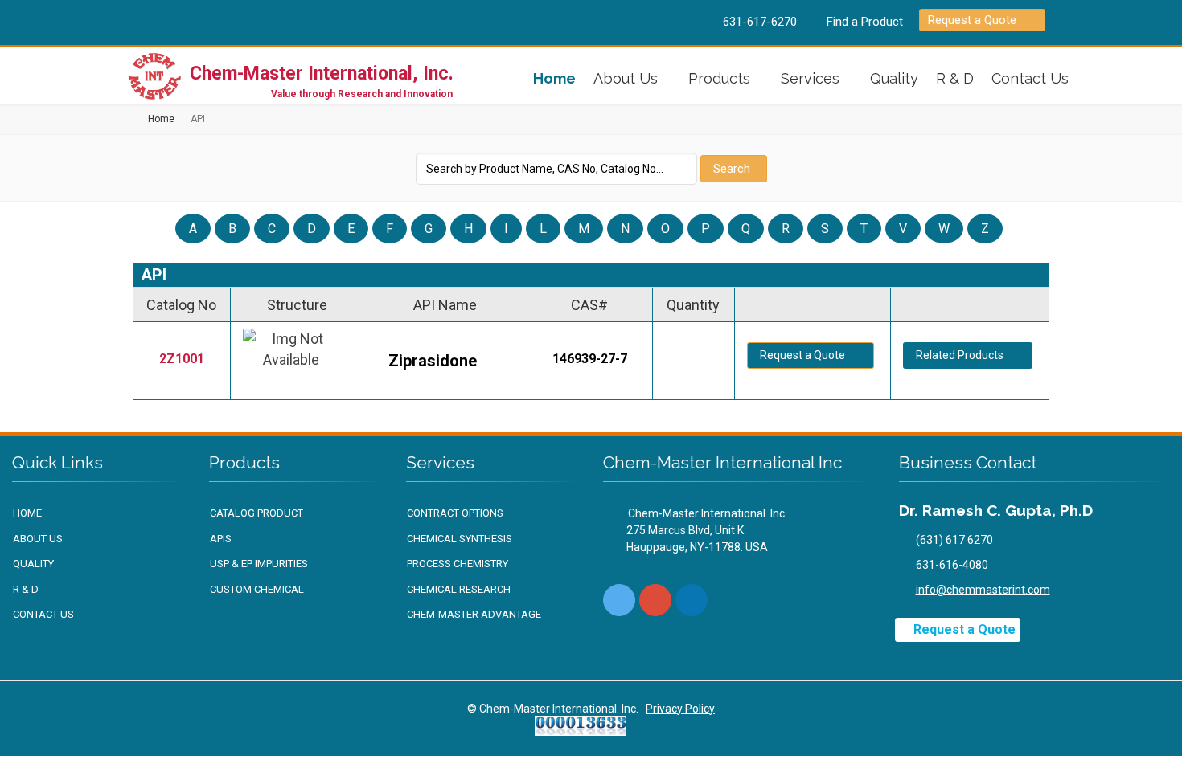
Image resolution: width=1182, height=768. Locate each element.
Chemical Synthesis (459, 539)
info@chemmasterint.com (983, 589)
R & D (955, 78)
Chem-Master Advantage (474, 614)
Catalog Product (256, 513)
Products (719, 78)
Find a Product (865, 21)
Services (810, 78)
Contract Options (455, 513)
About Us (625, 78)
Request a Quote (972, 20)
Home (554, 78)
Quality (894, 78)
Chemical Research (459, 589)
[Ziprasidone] (297, 361)
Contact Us (1030, 78)
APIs (221, 539)
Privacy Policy (680, 708)
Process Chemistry (457, 564)
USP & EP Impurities (259, 564)
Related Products (959, 355)
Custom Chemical (257, 589)
